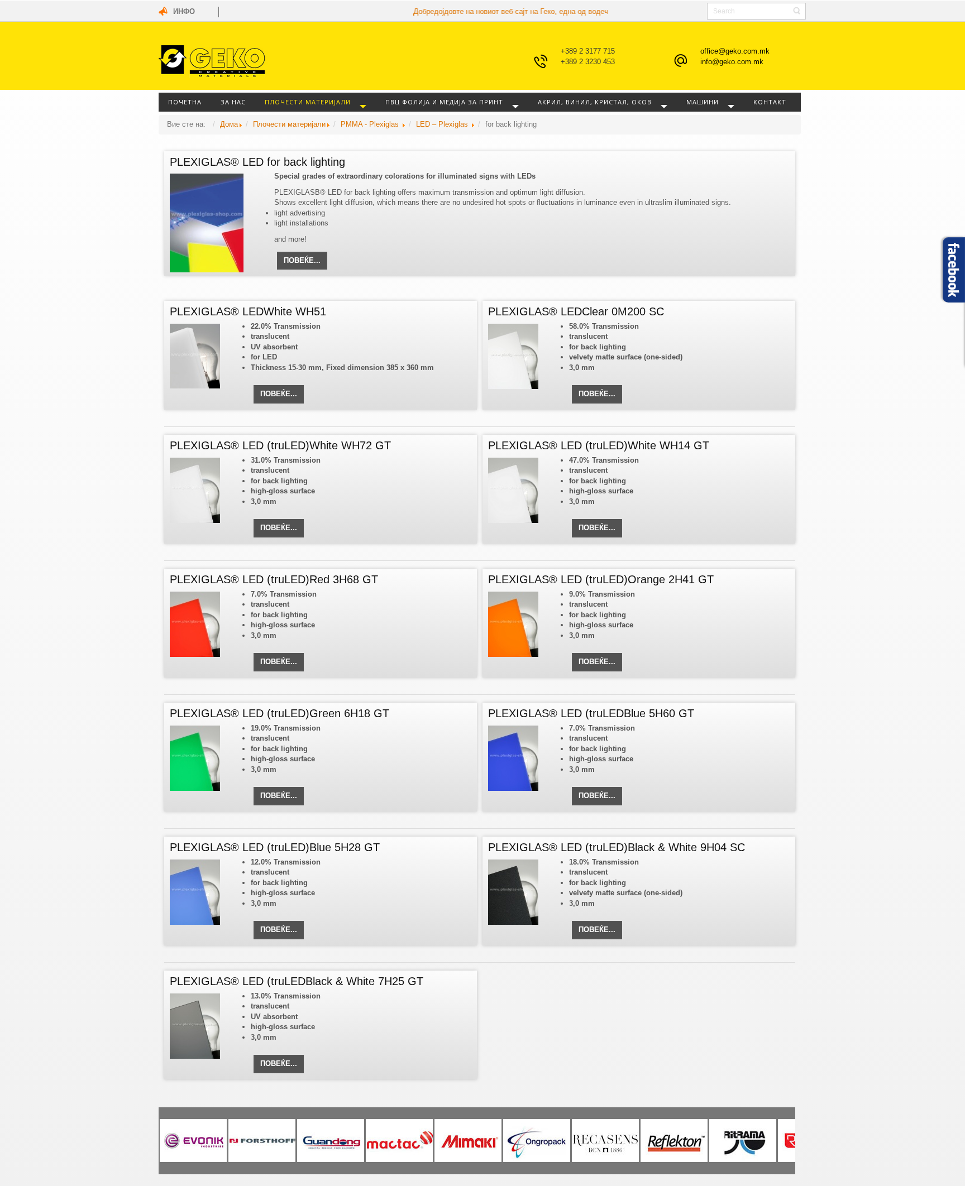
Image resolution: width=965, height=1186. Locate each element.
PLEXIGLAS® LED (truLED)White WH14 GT (598, 445)
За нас (233, 102)
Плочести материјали (308, 102)
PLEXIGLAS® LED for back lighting (257, 162)
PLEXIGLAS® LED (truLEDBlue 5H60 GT (591, 713)
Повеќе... (302, 260)
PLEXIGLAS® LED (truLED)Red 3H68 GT (274, 579)
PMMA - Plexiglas (371, 124)
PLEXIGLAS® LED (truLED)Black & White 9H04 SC (616, 847)
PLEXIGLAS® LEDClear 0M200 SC (576, 311)
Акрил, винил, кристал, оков (595, 102)
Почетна (185, 102)
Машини (702, 102)
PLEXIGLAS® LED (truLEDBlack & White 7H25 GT (296, 981)
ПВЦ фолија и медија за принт (444, 102)
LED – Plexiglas (443, 124)
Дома (229, 124)
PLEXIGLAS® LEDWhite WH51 (248, 311)
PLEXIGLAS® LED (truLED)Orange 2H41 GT (601, 579)
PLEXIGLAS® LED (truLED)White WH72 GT (280, 445)
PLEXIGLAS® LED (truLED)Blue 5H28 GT (275, 847)
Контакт (769, 102)
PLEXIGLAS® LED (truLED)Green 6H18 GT (279, 713)
